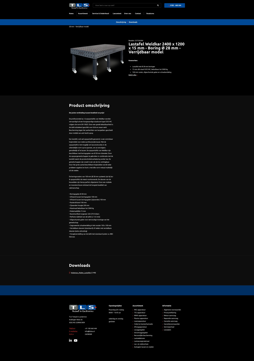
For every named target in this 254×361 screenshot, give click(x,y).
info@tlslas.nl (90, 331)
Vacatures (150, 13)
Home (71, 13)
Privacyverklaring (170, 312)
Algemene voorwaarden (172, 310)
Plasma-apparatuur (141, 318)
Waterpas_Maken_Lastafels (81, 273)
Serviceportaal (169, 327)
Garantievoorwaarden (172, 324)
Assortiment (83, 13)
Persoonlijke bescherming (143, 335)
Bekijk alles (132, 75)
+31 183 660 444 (91, 328)
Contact (138, 13)
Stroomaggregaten (141, 333)
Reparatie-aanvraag (171, 318)
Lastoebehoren (139, 338)
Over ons (127, 13)
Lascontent (117, 13)
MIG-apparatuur (140, 310)
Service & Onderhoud (100, 13)
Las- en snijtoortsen (141, 344)
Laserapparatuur (140, 321)
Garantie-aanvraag (170, 321)
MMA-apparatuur (140, 315)
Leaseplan (167, 330)
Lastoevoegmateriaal (141, 341)
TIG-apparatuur (139, 312)
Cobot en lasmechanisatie (143, 324)
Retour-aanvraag (170, 315)
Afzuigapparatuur (140, 327)
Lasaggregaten (139, 330)
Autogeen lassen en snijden (144, 347)
